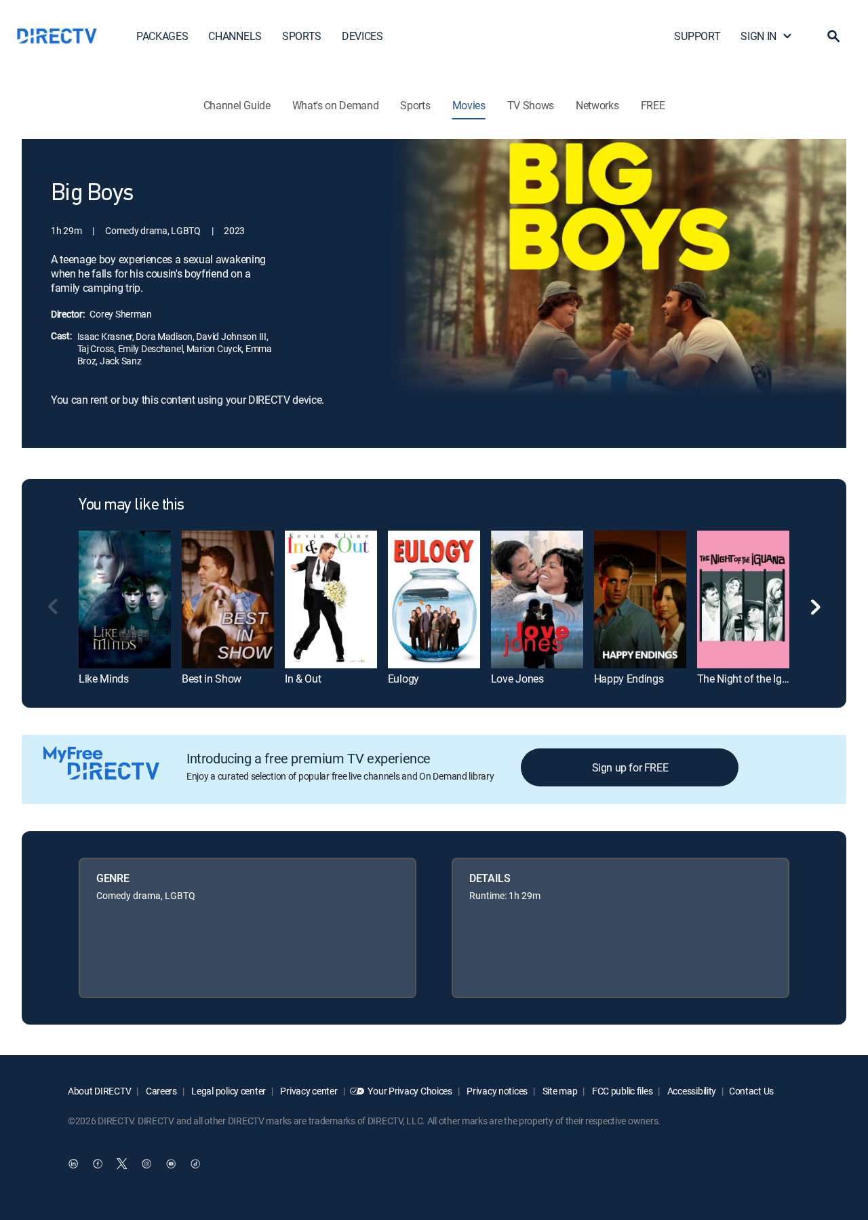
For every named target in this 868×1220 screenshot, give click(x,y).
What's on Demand (335, 105)
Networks (597, 105)
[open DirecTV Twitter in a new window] (122, 1163)
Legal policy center (228, 1090)
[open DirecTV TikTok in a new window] (195, 1163)
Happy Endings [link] (629, 678)
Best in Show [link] (211, 678)
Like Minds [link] (104, 678)
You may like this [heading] (131, 505)
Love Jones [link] (517, 678)
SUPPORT (697, 35)
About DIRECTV (99, 1090)
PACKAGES (162, 35)
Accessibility (690, 1090)
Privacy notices (496, 1090)
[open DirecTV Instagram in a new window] (146, 1163)
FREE (653, 105)
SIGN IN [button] (758, 35)
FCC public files (621, 1090)
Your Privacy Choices (410, 1090)
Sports (415, 105)
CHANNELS (234, 35)
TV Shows (530, 105)
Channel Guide (237, 105)
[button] (833, 36)
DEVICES (362, 35)
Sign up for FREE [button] (630, 767)
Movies (469, 105)
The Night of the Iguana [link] (751, 678)
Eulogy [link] (403, 678)
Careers (160, 1090)
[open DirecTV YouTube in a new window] (170, 1163)
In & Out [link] (303, 678)
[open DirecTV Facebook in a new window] (97, 1163)
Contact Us (751, 1090)
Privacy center (308, 1090)
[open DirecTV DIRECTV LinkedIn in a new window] (73, 1163)
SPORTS (301, 35)
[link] (125, 599)
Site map (558, 1090)
